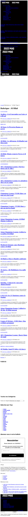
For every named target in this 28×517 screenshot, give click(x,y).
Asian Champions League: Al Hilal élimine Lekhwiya (13, 220)
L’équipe (5, 502)
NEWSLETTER (4, 71)
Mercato (3, 124)
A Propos (5, 500)
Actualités (4, 111)
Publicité (5, 501)
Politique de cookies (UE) (8, 507)
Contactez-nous (6, 503)
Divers (2, 190)
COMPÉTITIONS (7, 11)
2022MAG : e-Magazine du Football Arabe (11, 44)
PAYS (7, 14)
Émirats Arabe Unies (7, 413)
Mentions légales (6, 504)
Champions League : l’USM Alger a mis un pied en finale (13, 207)
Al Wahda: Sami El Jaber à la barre (13, 349)
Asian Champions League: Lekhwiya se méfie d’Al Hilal (13, 233)
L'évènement (4, 164)
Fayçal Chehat (6, 118)
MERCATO (5, 16)
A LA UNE (8, 6)
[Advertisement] (14, 91)
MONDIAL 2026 (6, 19)
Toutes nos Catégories (5, 400)
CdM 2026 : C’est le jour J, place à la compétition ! (13, 492)
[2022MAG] (11, 75)
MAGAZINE (6, 18)
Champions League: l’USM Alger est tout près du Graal (13, 194)
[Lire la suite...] (13, 470)
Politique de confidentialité (8, 506)
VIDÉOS (8, 10)
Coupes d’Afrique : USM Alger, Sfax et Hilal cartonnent (13, 322)
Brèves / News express (7, 346)
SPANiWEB (20, 510)
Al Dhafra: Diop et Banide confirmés (13, 259)
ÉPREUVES (8, 12)
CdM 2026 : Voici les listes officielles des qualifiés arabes (15, 491)
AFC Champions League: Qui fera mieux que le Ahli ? (12, 167)
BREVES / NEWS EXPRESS (12, 7)
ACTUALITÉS (6, 5)
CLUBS (7, 13)
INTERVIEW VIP (7, 17)
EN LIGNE (8, 9)
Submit (14, 511)
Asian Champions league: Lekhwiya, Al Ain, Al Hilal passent (13, 309)
